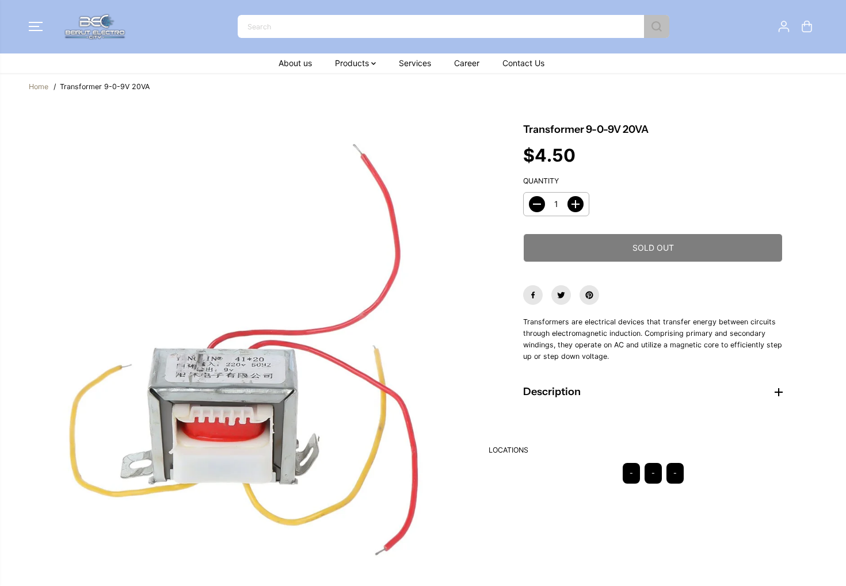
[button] (36, 26)
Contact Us (523, 63)
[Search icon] (656, 26)
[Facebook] (533, 295)
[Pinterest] (589, 295)
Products (353, 63)
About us (295, 63)
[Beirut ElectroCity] (95, 27)
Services (415, 63)
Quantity (541, 181)
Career (466, 63)
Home (38, 86)
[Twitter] (561, 295)
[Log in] (783, 26)
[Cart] (807, 26)
